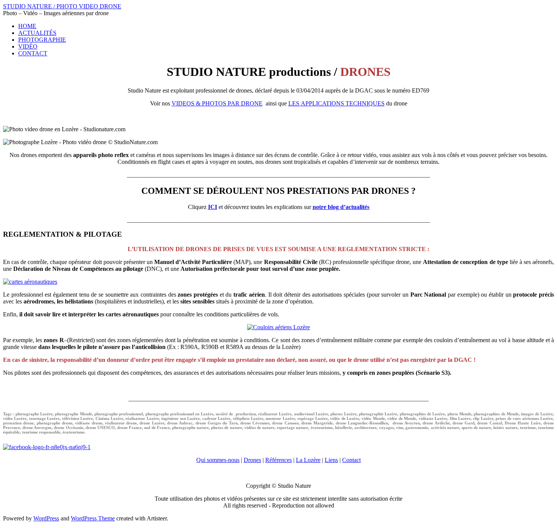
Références (278, 460)
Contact (351, 460)
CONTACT (32, 53)
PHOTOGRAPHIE (42, 39)
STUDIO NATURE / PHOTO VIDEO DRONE (62, 6)
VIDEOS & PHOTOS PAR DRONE (217, 103)
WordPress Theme (93, 518)
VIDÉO (28, 46)
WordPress (46, 518)
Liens (331, 460)
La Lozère (308, 460)
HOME (27, 26)
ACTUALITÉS (37, 33)
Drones (252, 460)
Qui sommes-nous (217, 460)
